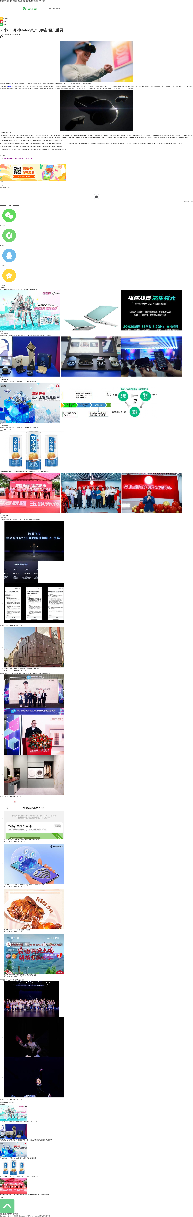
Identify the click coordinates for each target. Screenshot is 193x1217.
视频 (27, 1)
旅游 (17, 1)
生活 (20, 1)
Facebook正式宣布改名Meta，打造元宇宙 (19, 158)
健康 (33, 1)
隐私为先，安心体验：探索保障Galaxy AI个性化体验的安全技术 (24, 885)
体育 (11, 1)
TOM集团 (3, 1214)
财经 (30, 1)
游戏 (14, 1)
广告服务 (9, 1214)
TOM (1, 430)
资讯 (4, 1)
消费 (36, 1)
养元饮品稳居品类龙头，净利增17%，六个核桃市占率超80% (19, 427)
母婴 (24, 1)
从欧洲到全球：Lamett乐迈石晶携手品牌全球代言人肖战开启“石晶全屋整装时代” (25, 673)
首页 (1, 1)
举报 (1, 185)
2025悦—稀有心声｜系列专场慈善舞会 (12, 980)
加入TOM (15, 1214)
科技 (43, 1)
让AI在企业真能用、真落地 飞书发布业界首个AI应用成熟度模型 (20, 519)
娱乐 (7, 1)
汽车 (40, 1)
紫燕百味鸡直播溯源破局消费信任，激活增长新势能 (20, 975)
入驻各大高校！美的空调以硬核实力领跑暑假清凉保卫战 (21, 668)
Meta (9, 86)
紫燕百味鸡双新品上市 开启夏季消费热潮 (17, 930)
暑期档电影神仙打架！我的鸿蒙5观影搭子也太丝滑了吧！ (22, 839)
